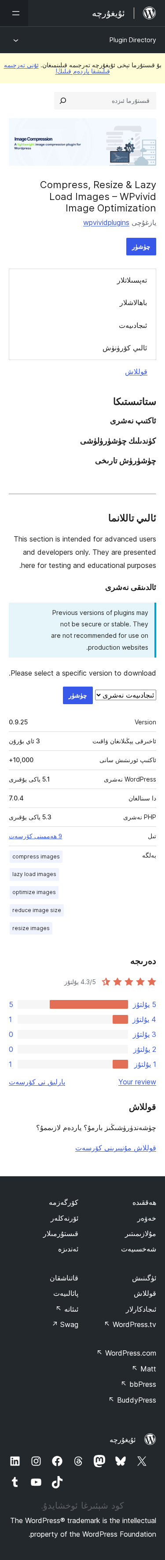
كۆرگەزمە (63, 1202)
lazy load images (34, 874)
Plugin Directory (133, 40)
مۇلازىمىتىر (140, 1233)
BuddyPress (132, 1400)
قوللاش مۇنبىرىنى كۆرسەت (115, 1147)
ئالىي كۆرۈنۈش (125, 347)
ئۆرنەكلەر (64, 1218)
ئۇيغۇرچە (123, 1439)
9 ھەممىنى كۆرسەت (35, 836)
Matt (144, 1368)
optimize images (34, 892)
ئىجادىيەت (133, 325)
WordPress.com (126, 1353)
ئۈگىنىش (144, 1277)
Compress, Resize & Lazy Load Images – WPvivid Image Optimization (98, 196)
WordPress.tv (130, 1324)
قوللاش (136, 371)
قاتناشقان (64, 1277)
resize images (31, 928)
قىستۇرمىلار (60, 1233)
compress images (36, 856)
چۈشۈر (141, 246)
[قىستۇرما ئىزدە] (63, 100)
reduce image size (36, 910)
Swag (64, 1324)
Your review (137, 1081)
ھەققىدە (144, 1202)
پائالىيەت (65, 1293)
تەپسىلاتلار (132, 280)
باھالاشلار (133, 302)
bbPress (138, 1384)
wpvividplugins (106, 222)
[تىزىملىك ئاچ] (14, 13)
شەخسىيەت (138, 1248)
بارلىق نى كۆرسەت (37, 1081)
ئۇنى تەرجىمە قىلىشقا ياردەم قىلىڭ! (57, 68)
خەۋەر (146, 1218)
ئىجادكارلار (141, 1309)
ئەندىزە (68, 1248)
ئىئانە (66, 1309)
